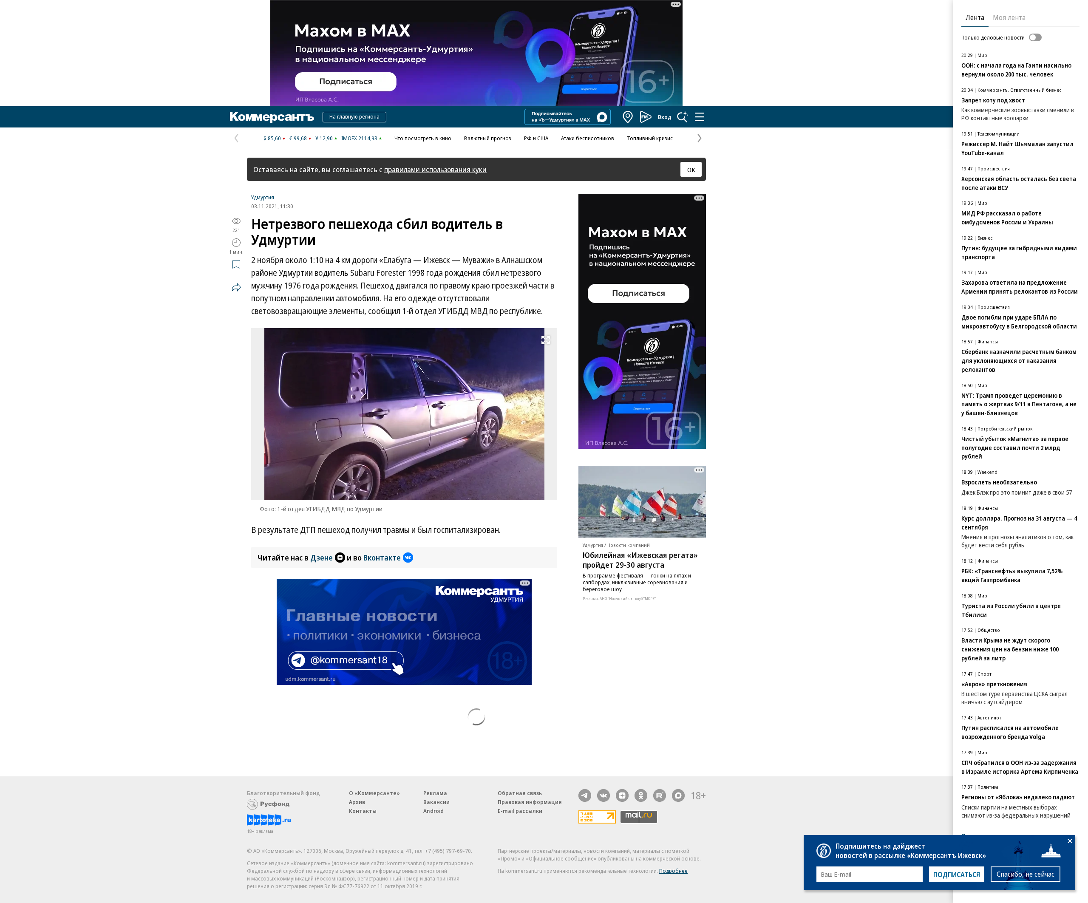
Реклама (435, 793)
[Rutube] (659, 795)
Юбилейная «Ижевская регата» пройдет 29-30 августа (640, 560)
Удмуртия (262, 197)
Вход (665, 117)
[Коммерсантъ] (272, 117)
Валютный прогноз (487, 138)
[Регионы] (628, 116)
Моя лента (1009, 17)
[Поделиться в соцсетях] (236, 287)
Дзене (321, 557)
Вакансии (436, 802)
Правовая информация (530, 802)
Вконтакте (382, 557)
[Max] (678, 795)
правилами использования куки (435, 169)
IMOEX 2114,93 (359, 138)
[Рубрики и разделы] (699, 116)
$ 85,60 (272, 138)
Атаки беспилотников (587, 138)
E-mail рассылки (520, 811)
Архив (357, 802)
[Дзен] (622, 795)
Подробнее (673, 871)
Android (433, 811)
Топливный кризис (650, 138)
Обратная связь (520, 793)
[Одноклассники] (641, 795)
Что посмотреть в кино (422, 138)
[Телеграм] (584, 795)
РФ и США (536, 138)
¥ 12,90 (324, 138)
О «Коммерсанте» (374, 793)
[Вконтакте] (603, 795)
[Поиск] (682, 116)
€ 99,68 (298, 138)
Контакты (363, 811)
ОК (691, 169)
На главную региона (354, 116)
